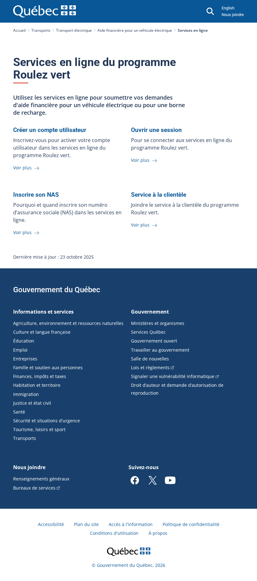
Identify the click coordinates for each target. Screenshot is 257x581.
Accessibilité (51, 524)
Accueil (19, 30)
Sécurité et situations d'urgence (46, 421)
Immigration (26, 394)
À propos (158, 533)
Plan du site (86, 524)
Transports (40, 30)
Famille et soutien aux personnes (48, 367)
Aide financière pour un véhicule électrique (134, 30)
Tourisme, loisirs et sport (39, 429)
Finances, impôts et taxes (39, 376)
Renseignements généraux (41, 479)
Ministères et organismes (157, 323)
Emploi (20, 350)
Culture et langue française (42, 332)
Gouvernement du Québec (56, 289)
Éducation (23, 341)
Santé (19, 412)
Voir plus (23, 168)
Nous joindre (233, 14)
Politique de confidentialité (191, 524)
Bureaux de (34, 488)
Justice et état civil (32, 403)
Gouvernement (150, 311)
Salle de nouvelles (150, 359)
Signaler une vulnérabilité (172, 376)
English (228, 8)
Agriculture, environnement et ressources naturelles (68, 323)
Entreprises (25, 359)
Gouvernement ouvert (154, 341)
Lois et (150, 367)
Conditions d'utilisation (114, 533)
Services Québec (148, 332)
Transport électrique (74, 30)
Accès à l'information (131, 524)
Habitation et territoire (36, 385)
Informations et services (43, 311)
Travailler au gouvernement (160, 350)
